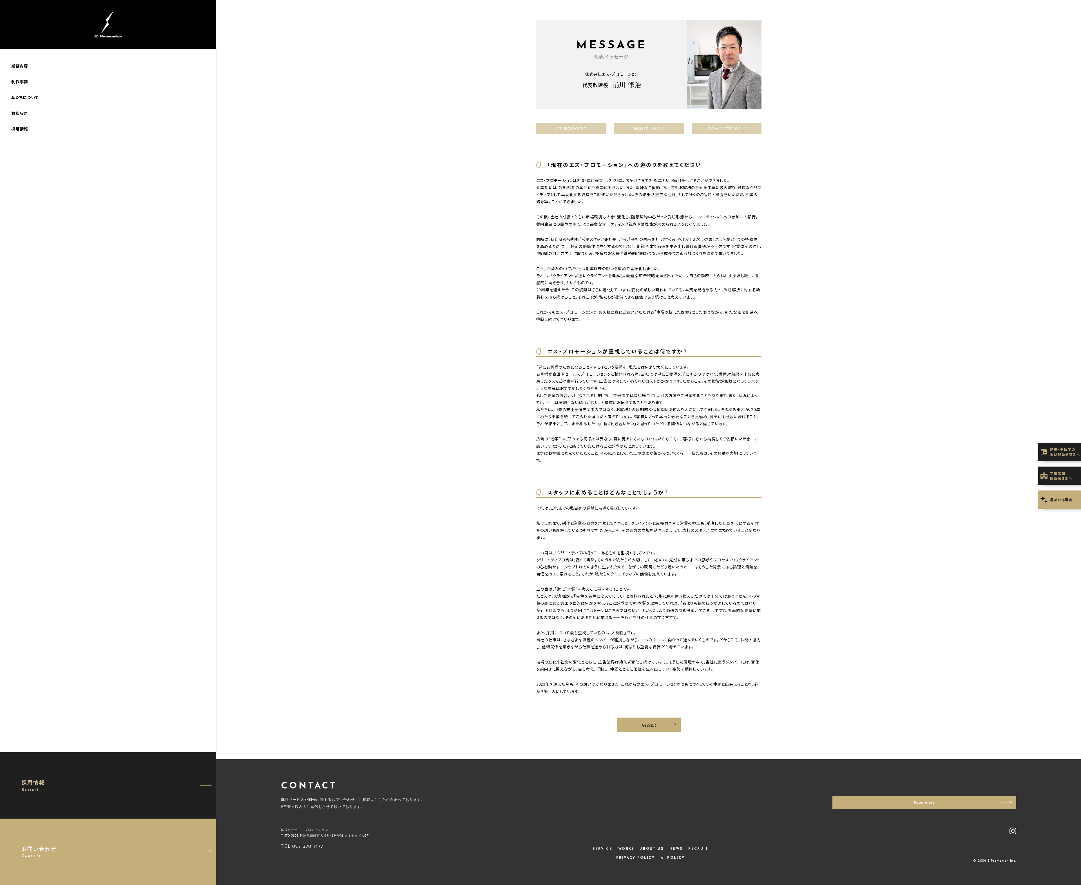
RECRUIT (698, 849)
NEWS (676, 849)
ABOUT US (652, 849)
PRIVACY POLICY (635, 858)
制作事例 (19, 81)
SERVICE (602, 849)
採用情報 (19, 129)
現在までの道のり (571, 128)
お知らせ (19, 113)
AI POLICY (673, 858)
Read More (924, 803)
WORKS (626, 849)
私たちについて (25, 97)
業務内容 (19, 66)
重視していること (648, 128)
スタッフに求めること (726, 128)
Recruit (649, 725)
